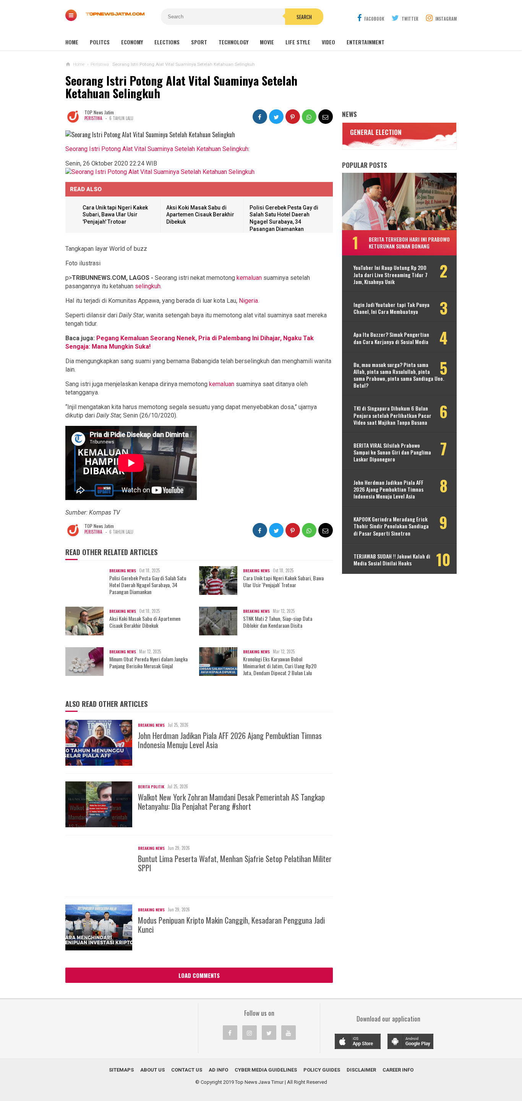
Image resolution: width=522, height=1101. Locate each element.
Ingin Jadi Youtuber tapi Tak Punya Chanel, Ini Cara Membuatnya (391, 308)
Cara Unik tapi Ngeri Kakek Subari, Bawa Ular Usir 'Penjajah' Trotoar (115, 215)
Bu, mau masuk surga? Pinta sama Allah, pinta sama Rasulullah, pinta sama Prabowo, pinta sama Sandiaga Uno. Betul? (398, 375)
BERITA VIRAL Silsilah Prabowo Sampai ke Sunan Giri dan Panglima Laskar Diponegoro (392, 452)
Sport (199, 42)
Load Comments (199, 975)
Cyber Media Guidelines (266, 1070)
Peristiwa (93, 118)
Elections (167, 42)
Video (328, 42)
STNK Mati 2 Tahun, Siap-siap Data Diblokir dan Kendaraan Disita (277, 622)
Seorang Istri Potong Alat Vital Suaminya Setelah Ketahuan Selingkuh (156, 149)
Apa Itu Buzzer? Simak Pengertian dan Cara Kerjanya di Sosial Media (391, 338)
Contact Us (186, 1070)
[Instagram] (249, 1032)
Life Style (297, 42)
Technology (233, 42)
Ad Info (218, 1070)
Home (71, 42)
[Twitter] (269, 1032)
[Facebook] (230, 1032)
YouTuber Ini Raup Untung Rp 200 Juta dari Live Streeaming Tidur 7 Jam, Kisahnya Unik (390, 274)
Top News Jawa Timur (259, 1082)
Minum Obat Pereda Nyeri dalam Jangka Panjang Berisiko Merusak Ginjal (148, 662)
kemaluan (249, 277)
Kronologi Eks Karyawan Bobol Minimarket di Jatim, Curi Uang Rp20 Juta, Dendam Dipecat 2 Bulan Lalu (279, 666)
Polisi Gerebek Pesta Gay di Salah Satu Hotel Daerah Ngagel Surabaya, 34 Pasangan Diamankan (147, 585)
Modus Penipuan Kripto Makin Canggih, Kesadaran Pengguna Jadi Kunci (231, 925)
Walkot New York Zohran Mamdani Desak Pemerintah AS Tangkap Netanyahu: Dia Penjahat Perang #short (231, 801)
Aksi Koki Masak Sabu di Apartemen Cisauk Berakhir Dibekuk (200, 215)
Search (304, 17)
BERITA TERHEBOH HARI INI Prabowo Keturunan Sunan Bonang (409, 242)
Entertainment (365, 42)
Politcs (100, 42)
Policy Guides (321, 1070)
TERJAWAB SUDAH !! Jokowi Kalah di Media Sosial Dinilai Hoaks (391, 560)
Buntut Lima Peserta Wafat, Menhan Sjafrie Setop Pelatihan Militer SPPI (235, 863)
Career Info (398, 1070)
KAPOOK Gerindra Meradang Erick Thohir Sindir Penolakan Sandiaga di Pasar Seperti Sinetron (391, 526)
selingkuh (147, 286)
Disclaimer (361, 1070)
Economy (132, 42)
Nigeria (248, 300)
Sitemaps (121, 1070)
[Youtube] (288, 1032)
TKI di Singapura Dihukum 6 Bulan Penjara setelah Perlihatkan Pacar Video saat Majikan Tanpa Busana (392, 415)
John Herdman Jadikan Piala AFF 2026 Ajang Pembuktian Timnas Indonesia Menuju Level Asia (230, 740)
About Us (152, 1070)
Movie (267, 42)
